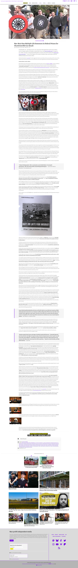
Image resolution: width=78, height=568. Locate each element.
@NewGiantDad (23, 442)
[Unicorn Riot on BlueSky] (65, 1)
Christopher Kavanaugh (53, 442)
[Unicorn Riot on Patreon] (74, 1)
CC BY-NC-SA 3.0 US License (48, 563)
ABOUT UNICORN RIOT (57, 536)
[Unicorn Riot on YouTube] (71, 1)
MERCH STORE (61, 534)
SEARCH (64, 536)
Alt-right (37, 442)
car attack (44, 442)
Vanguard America (38, 88)
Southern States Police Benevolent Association (41, 67)
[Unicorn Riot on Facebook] (66, 1)
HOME (53, 534)
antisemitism (41, 442)
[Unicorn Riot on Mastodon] (63, 1)
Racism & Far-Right (25, 441)
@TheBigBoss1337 (33, 442)
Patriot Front (23, 89)
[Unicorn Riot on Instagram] (70, 1)
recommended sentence (37, 390)
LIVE (66, 534)
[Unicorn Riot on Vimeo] (73, 1)
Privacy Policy (39, 565)
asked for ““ (49, 63)
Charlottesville (48, 442)
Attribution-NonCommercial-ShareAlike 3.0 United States (32, 563)
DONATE (11, 540)
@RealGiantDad (28, 442)
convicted (28, 58)
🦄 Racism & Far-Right (39, 40)
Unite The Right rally (49, 51)
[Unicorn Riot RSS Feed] (76, 1)
